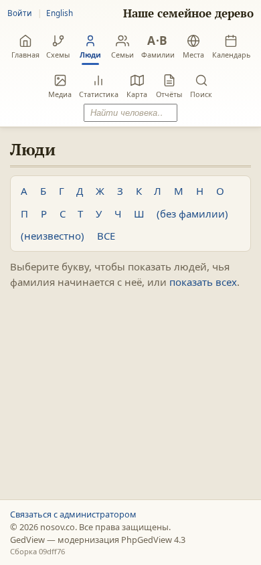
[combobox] (130, 113)
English (59, 12)
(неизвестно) (52, 235)
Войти (19, 12)
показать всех (203, 282)
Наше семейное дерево (188, 13)
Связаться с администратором (73, 514)
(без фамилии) (192, 213)
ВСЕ (106, 235)
